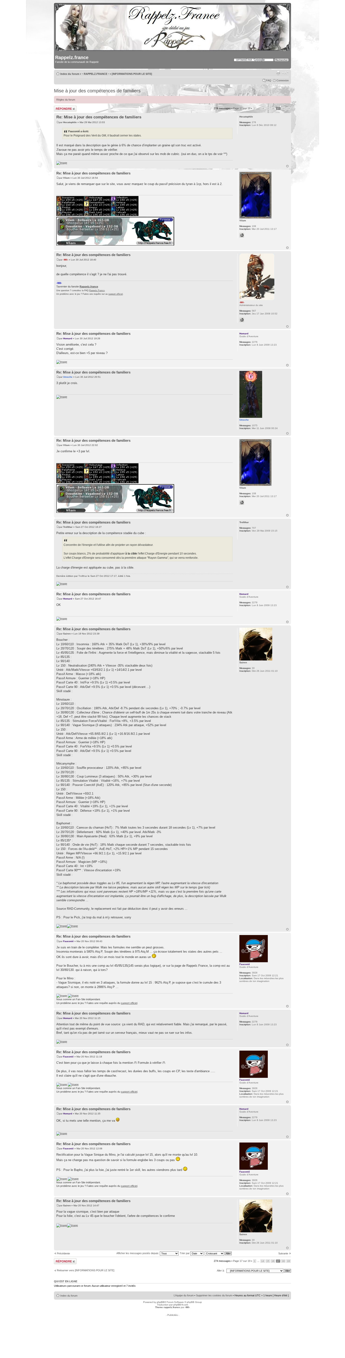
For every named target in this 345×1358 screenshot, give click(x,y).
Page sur (241, 108)
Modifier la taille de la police (285, 73)
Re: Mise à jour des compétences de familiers (98, 117)
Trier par (185, 1253)
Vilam (66, 178)
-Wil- (65, 259)
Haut (287, 166)
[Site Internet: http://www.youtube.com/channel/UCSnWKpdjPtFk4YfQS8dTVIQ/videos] (241, 235)
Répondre (59, 107)
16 (273, 108)
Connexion (282, 80)
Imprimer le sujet (278, 73)
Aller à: (221, 1270)
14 (262, 108)
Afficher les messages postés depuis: (138, 1253)
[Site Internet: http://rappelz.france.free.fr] (241, 319)
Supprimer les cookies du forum (214, 1295)
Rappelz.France (97, 290)
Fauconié (68, 941)
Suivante (283, 1253)
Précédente (63, 1253)
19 (288, 108)
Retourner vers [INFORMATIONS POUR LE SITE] (85, 1270)
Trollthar (68, 527)
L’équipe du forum (184, 1295)
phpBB (160, 1302)
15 (267, 108)
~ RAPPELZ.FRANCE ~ (95, 73)
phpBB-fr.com (180, 1304)
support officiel (115, 294)
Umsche (68, 377)
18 (283, 108)
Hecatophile (70, 122)
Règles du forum (65, 99)
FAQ (268, 80)
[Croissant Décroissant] (218, 1253)
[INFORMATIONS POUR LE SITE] (132, 73)
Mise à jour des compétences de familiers (97, 90)
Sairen (67, 633)
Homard (67, 338)
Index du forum (69, 73)
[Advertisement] (172, 1326)
